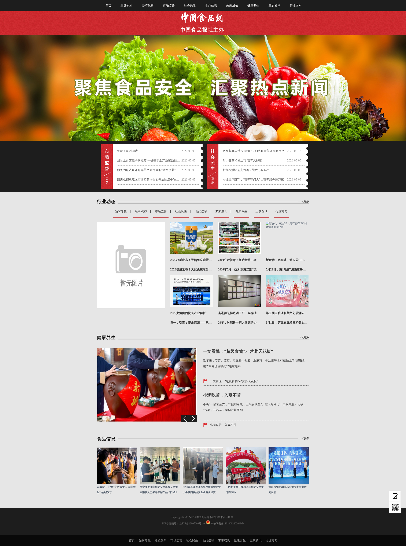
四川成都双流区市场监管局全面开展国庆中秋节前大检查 (149, 179)
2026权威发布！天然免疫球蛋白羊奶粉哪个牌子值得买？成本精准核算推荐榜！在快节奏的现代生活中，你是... (191, 269)
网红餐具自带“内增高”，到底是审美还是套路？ (253, 151)
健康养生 (253, 5)
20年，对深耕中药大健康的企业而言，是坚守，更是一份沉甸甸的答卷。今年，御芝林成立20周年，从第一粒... (239, 322)
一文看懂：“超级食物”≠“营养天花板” (234, 381)
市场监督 (169, 5)
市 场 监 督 (107, 160)
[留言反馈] (395, 496)
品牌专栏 (126, 5)
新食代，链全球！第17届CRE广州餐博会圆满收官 (287, 260)
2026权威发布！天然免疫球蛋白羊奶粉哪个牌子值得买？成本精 (191, 260)
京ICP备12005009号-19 (192, 523)
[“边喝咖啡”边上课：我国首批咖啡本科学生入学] (147, 421)
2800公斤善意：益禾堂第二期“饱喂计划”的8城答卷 (239, 260)
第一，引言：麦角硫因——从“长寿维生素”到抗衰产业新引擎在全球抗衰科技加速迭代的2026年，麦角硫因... (191, 322)
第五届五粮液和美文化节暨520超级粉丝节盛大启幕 (287, 313)
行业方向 (296, 5)
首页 (108, 5)
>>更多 (304, 337)
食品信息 (211, 5)
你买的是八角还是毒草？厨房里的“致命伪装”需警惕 (149, 170)
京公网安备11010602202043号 (227, 523)
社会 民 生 (213, 160)
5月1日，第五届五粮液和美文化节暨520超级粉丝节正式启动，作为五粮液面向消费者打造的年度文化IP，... (287, 322)
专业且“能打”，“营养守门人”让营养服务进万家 (253, 179)
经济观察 (148, 5)
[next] (193, 418)
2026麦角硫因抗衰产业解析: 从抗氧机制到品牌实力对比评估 (191, 313)
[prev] (185, 418)
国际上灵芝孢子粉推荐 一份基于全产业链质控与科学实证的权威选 (149, 160)
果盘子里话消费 (127, 151)
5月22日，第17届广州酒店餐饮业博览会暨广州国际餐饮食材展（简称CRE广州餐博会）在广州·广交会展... (287, 269)
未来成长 (232, 5)
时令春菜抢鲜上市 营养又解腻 (242, 160)
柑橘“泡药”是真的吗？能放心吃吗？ (246, 170)
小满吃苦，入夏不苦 (223, 425)
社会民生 (190, 5)
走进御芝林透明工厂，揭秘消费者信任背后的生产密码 (239, 313)
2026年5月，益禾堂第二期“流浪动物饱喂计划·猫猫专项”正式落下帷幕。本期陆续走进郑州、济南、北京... (239, 269)
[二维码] (395, 507)
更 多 (107, 180)
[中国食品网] (203, 21)
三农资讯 (274, 5)
